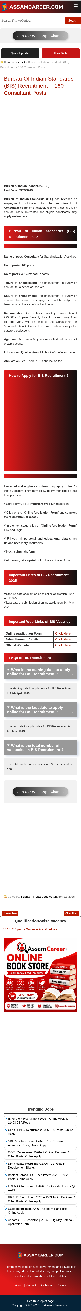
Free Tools (60, 53)
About (18, 1285)
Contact (31, 1285)
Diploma (19, 929)
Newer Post (10, 913)
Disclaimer (46, 1285)
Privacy (61, 1285)
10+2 (10, 929)
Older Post (71, 913)
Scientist (20, 62)
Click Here (63, 633)
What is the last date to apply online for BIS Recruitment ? (35, 709)
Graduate (32, 929)
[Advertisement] (40, 141)
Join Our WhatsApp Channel (40, 36)
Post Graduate (48, 929)
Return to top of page (40, 1301)
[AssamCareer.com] (40, 1255)
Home (7, 62)
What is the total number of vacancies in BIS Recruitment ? (35, 747)
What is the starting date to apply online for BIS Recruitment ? (38, 672)
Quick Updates (20, 53)
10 (4, 929)
